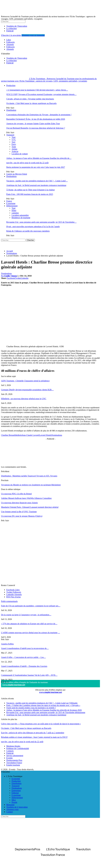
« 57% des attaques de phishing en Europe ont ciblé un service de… (29, 624)
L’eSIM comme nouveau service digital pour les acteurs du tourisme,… (30, 632)
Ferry (14, 144)
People (14, 802)
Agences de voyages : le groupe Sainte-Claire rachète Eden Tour (33, 123)
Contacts (10, 751)
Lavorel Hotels (45, 435)
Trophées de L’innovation (17, 807)
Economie (16, 779)
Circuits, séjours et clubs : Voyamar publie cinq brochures (30, 99)
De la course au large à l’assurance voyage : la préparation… (26, 615)
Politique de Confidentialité (17, 748)
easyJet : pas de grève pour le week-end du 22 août (27, 163)
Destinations (11, 176)
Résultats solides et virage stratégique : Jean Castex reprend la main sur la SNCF (34, 737)
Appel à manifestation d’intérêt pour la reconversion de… (25, 648)
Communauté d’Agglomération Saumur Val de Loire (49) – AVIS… (29, 675)
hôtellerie (18, 435)
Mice (14, 800)
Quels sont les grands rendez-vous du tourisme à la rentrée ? (31, 708)
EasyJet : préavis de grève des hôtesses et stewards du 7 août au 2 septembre (32, 733)
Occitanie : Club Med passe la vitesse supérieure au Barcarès (31, 103)
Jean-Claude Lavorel (30, 435)
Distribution (11, 110)
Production (10, 85)
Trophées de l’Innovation (16, 26)
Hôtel (14, 210)
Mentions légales (13, 746)
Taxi (13, 142)
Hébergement (11, 206)
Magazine (10, 805)
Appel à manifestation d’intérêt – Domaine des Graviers (24, 666)
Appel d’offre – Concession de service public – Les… (23, 657)
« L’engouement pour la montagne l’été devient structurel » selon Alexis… (37, 90)
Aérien (14, 149)
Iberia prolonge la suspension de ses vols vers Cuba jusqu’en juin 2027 (35, 167)
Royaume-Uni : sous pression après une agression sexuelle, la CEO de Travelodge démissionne (45, 712)
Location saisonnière (20, 215)
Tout (13, 137)
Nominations (6, 273)
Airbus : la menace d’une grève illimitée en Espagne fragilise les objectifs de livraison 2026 (44, 710)
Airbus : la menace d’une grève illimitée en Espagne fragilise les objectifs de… (38, 158)
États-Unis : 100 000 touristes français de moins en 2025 (29, 194)
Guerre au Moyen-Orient (16, 174)
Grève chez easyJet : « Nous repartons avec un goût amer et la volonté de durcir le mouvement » (41, 724)
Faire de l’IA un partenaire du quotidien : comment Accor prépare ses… (30, 606)
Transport (10, 135)
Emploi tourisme (13, 765)
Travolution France (14, 763)
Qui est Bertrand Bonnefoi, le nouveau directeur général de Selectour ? (35, 128)
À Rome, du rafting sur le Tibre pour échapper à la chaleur (30, 190)
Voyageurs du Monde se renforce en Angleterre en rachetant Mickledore (31, 485)
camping (15, 213)
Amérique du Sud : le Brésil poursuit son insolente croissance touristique (36, 185)
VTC (14, 139)
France (9, 201)
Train (14, 147)
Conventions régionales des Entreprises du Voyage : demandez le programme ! (38, 114)
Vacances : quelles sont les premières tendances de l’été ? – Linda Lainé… (37, 181)
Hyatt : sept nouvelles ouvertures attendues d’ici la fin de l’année (33, 226)
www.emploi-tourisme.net (13, 685)
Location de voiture (20, 154)
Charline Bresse (7, 435)
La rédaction (11, 28)
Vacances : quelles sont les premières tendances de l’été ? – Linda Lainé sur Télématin (41, 703)
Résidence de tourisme (21, 217)
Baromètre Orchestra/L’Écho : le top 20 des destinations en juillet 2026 (35, 119)
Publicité (10, 31)
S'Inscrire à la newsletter (11, 35)
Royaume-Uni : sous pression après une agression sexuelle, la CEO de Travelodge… (41, 222)
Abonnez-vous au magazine (33, 35)
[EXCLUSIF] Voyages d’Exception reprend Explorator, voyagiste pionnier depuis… (41, 94)
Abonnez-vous (12, 809)
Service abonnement (14, 755)
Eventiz (9, 758)
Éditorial (15, 793)
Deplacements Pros (14, 760)
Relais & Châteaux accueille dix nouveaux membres (28, 231)
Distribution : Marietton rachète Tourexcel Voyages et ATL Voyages (29, 476)
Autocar (15, 151)
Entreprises (16, 790)
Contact (9, 812)
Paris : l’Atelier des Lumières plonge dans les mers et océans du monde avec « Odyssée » (43, 705)
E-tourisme (10, 203)
